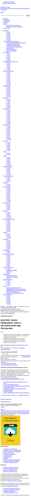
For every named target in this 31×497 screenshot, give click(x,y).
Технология (7, 203)
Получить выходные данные (8, 363)
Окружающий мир (8, 176)
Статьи (8, 268)
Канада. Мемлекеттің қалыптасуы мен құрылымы (16, 392)
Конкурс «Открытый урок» (11, 471)
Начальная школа (8, 279)
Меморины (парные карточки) (14, 26)
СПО (5, 286)
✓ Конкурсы (7, 28)
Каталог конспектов (9, 453)
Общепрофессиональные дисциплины (16, 290)
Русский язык (7, 186)
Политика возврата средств (11, 462)
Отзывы (3, 406)
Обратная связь (7, 457)
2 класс (8, 63)
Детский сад (7, 274)
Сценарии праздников (12, 277)
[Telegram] (7, 354)
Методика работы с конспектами (12, 451)
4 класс (8, 65)
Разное (8, 273)
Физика (6, 211)
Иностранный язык (12, 50)
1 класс (8, 110)
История (6, 98)
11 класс (9, 40)
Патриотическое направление (14, 46)
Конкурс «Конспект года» (10, 470)
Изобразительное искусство (11, 61)
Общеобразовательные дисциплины (16, 289)
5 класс (8, 32)
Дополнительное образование (11, 41)
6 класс (8, 33)
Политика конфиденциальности (12, 459)
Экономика (6, 250)
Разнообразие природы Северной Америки (15, 388)
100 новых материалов (9, 454)
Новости (6, 458)
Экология (6, 239)
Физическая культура (9, 219)
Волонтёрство (10, 48)
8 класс (8, 36)
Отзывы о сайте (8, 455)
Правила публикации (9, 491)
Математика (7, 124)
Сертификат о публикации (10, 449)
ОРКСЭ (6, 182)
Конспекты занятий (12, 275)
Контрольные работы (9, 1)
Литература (7, 108)
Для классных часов (9, 254)
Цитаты (6, 22)
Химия (5, 232)
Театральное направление (13, 44)
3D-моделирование (11, 49)
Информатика (7, 85)
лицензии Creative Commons (15, 480)
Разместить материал (6, 399)
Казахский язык (8, 294)
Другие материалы (8, 267)
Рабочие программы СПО (13, 291)
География (6, 52)
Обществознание (8, 166)
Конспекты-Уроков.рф (12, 486)
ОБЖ (5, 155)
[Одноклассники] (5, 354)
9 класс (8, 37)
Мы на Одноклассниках (10, 3)
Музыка (6, 141)
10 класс (9, 38)
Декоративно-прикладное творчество (16, 42)
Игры (5, 24)
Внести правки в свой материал (9, 364)
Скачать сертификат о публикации (10, 378)
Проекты (9, 271)
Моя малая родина (8, 390)
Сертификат (7, 21)
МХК (5, 151)
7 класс (8, 34)
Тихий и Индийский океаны (11, 384)
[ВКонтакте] (3, 354)
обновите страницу (23, 395)
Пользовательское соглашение (11, 461)
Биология (6, 30)
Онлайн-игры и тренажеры (14, 25)
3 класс (8, 64)
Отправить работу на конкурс (11, 467)
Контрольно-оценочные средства (15, 293)
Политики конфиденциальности (12, 488)
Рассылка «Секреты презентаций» (12, 450)
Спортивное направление (13, 45)
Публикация (7, 20)
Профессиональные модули (14, 287)
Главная (3, 306)
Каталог (6, 18)
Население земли (8, 391)
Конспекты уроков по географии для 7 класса (16, 345)
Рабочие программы (12, 270)
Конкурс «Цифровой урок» (11, 468)
